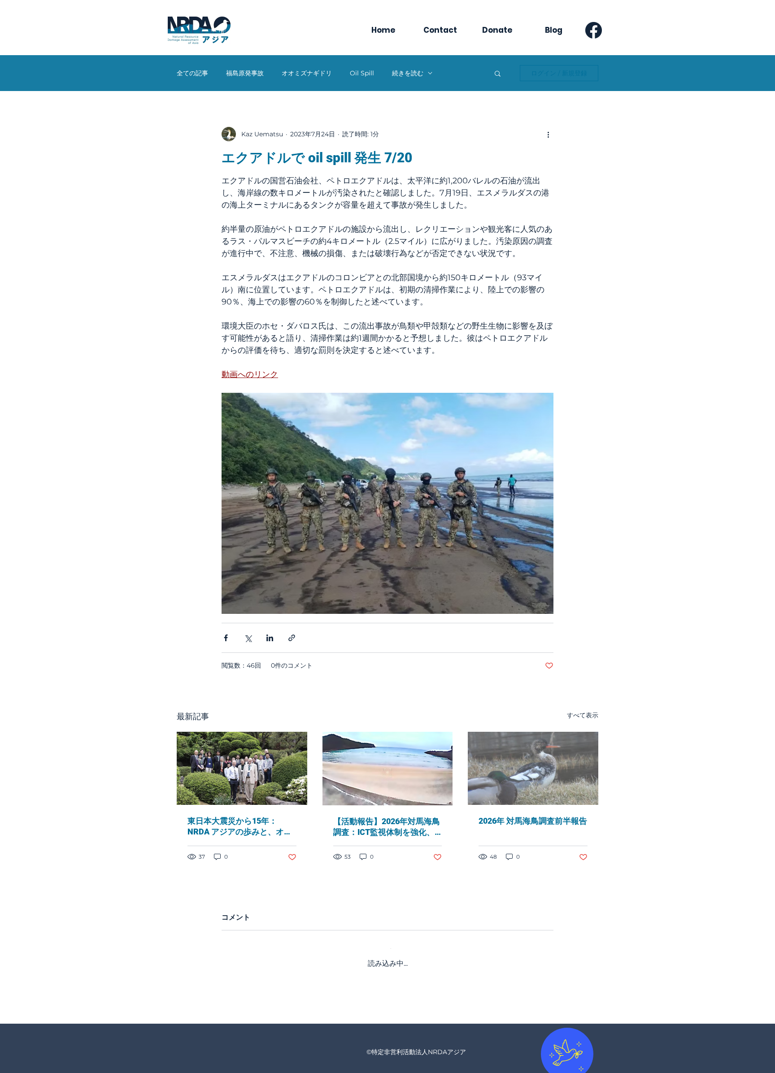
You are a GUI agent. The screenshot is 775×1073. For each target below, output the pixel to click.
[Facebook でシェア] (226, 638)
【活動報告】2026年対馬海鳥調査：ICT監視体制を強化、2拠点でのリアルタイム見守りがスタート (386, 827)
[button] (497, 73)
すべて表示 (582, 715)
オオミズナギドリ (307, 73)
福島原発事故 (245, 73)
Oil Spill (362, 73)
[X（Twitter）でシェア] (248, 638)
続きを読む (407, 73)
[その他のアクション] (548, 134)
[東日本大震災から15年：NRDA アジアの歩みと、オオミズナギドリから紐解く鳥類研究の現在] (242, 768)
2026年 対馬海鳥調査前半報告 (533, 820)
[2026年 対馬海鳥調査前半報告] (533, 768)
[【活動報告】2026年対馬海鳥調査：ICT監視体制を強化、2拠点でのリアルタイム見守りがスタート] (387, 768)
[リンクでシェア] (291, 638)
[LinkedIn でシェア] (270, 638)
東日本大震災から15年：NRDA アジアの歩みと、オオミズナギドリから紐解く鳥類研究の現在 (239, 826)
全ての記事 (192, 73)
